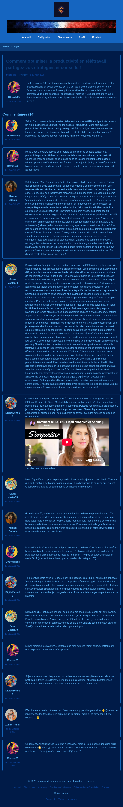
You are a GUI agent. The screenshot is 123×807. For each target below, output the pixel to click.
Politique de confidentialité (86, 787)
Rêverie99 (23, 75)
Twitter (61, 799)
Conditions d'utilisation (60, 787)
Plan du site (29, 787)
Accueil (26, 37)
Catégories (44, 37)
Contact (96, 37)
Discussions (64, 37)
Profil (82, 37)
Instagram (72, 799)
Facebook (50, 799)
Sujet (16, 46)
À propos (42, 787)
